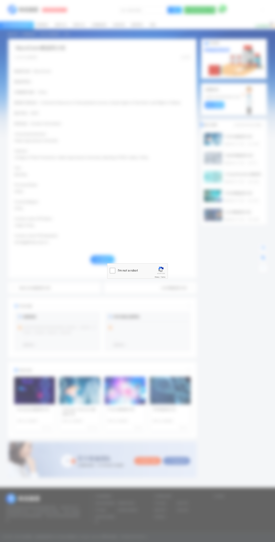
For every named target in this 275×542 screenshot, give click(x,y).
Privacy (157, 277)
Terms (163, 277)
